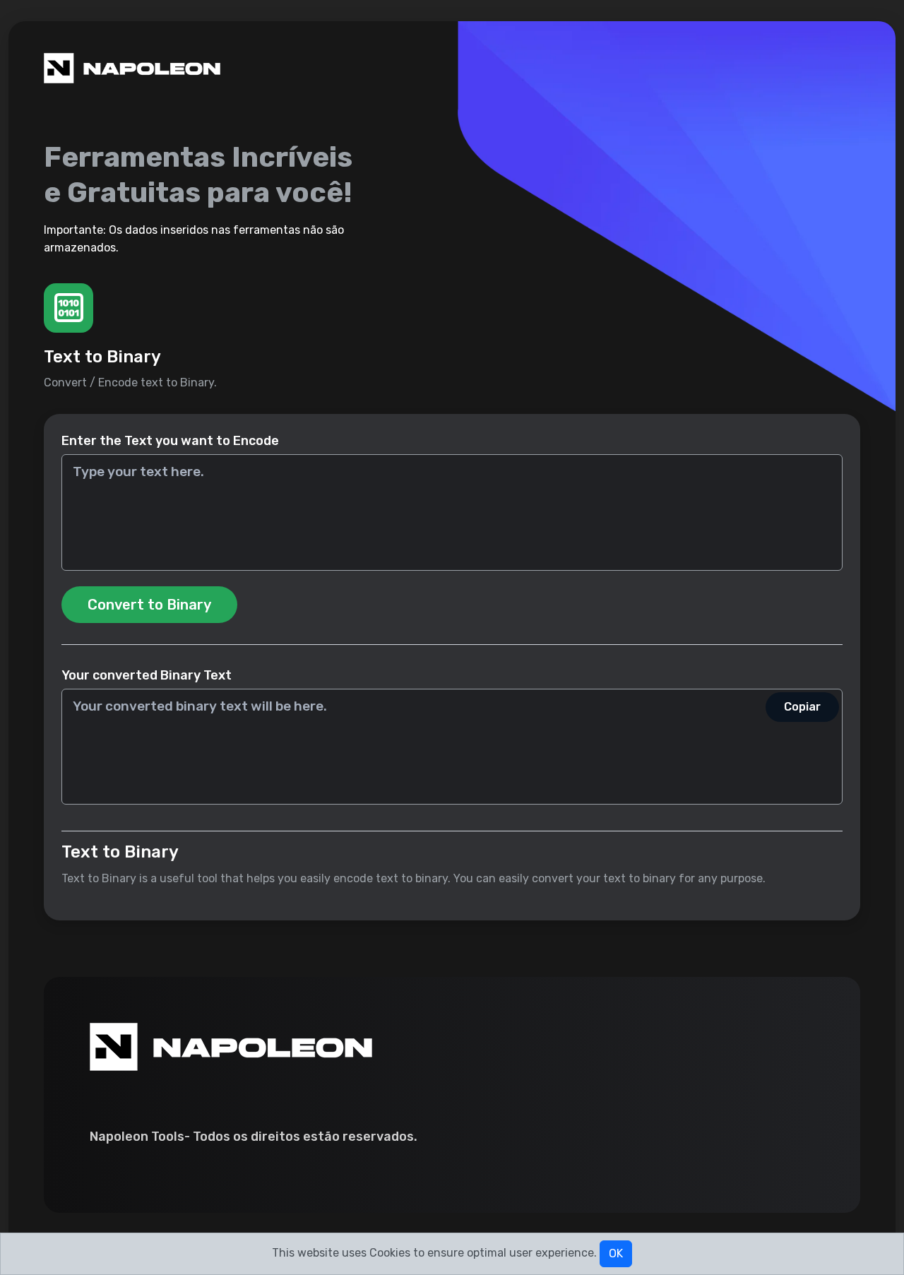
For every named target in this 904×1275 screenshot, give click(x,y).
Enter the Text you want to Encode (170, 441)
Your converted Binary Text (146, 675)
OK (616, 1253)
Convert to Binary (149, 604)
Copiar (802, 706)
